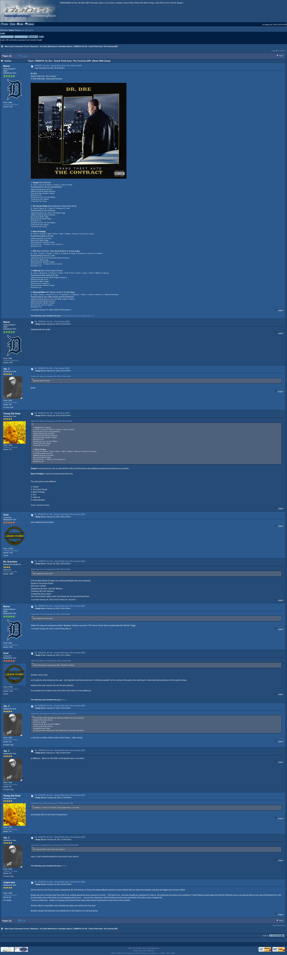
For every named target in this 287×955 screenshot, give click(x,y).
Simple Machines (153, 948)
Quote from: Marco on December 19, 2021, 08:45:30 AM (51, 421)
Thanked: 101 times (10, 572)
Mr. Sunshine (10, 561)
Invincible (62, 46)
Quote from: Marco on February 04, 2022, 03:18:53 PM (51, 376)
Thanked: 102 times (10, 447)
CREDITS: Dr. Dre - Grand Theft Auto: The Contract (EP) (58, 66)
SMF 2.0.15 (132, 948)
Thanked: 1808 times (11, 104)
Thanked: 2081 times (11, 550)
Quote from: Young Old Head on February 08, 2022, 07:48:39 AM (54, 845)
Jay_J (6, 368)
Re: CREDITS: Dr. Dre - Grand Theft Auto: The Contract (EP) (60, 514)
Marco (69, 46)
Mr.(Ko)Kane (71, 316)
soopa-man (9, 882)
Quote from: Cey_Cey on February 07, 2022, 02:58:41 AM (52, 803)
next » (282, 51)
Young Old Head (11, 413)
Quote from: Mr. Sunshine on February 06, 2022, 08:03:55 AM (53, 713)
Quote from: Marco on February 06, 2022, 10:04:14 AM (51, 661)
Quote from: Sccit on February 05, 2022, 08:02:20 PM (50, 569)
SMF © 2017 (142, 948)
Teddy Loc (90, 316)
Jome (64, 316)
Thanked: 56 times (10, 895)
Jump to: (266, 935)
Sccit (6, 514)
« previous (275, 51)
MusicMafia (81, 316)
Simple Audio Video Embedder (143, 950)
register (30, 30)
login (23, 30)
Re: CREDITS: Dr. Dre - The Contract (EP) (52, 322)
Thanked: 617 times (10, 402)
